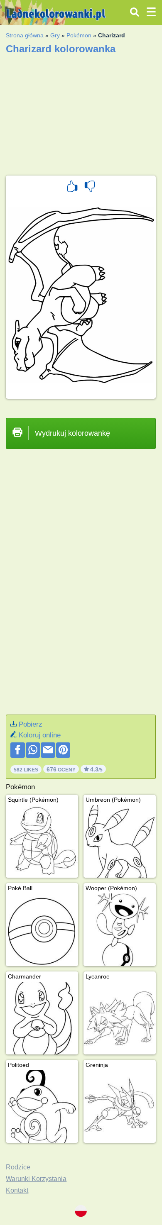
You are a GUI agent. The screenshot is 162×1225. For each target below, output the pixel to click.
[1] (72, 187)
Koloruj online (40, 735)
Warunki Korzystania (36, 1178)
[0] (89, 187)
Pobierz (30, 724)
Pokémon (78, 35)
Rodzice (18, 1167)
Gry (55, 35)
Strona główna (25, 35)
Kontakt (17, 1190)
